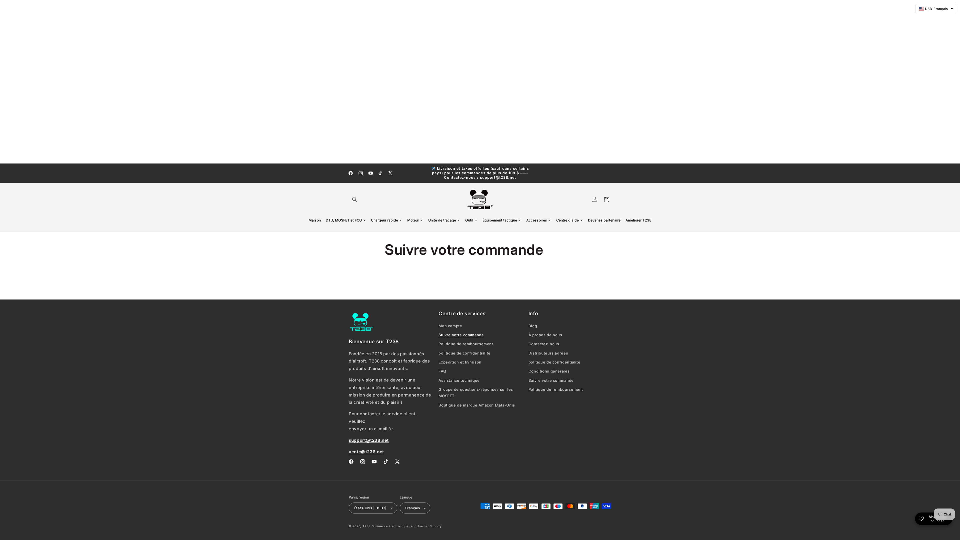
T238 (366, 526)
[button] (354, 199)
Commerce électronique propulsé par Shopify (407, 526)
